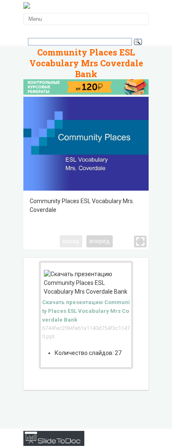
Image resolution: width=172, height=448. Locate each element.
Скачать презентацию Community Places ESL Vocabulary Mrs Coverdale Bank (86, 311)
